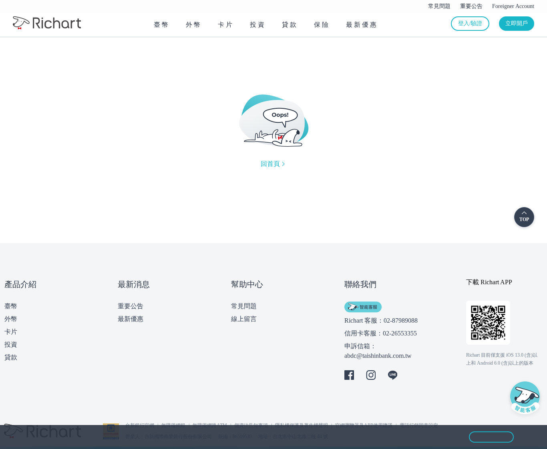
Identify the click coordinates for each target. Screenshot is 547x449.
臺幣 (10, 306)
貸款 (10, 357)
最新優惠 (130, 318)
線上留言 (244, 318)
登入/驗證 (470, 23)
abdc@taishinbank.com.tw (378, 355)
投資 (10, 344)
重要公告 (130, 306)
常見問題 (244, 306)
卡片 (10, 331)
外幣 (10, 318)
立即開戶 (516, 23)
